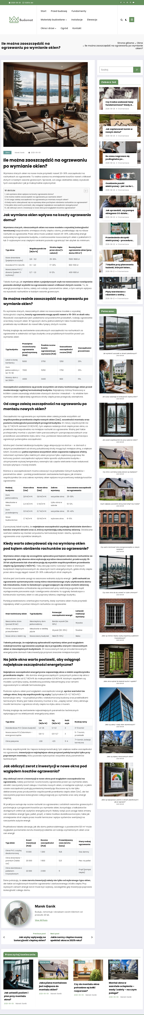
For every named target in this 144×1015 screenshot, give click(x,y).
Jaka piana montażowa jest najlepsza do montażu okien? (53, 986)
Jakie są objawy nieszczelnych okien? (120, 756)
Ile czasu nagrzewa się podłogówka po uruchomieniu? (117, 158)
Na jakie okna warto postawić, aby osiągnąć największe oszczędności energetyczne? (42, 205)
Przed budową (59, 11)
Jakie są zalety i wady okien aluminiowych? (120, 724)
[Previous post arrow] (4, 937)
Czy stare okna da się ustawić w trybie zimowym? (120, 592)
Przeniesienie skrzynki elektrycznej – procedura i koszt (119, 239)
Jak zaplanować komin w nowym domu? (119, 130)
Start (43, 11)
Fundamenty (79, 11)
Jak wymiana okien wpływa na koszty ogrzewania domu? (30, 194)
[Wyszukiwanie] (122, 20)
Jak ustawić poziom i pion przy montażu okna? (16, 996)
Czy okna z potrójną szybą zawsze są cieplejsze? (120, 472)
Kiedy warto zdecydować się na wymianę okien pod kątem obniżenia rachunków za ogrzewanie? (46, 202)
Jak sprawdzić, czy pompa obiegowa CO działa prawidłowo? (120, 212)
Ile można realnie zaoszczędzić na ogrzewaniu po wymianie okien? (34, 197)
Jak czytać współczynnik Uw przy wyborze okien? (120, 440)
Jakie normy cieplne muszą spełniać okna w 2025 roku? (66, 939)
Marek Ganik (19, 152)
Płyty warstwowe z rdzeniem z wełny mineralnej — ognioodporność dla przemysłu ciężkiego (116, 293)
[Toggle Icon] (131, 19)
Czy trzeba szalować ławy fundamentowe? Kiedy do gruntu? (119, 103)
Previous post (39, 934)
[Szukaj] (137, 70)
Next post (54, 934)
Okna (7, 152)
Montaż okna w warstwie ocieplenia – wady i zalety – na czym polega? (123, 988)
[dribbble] (127, 2)
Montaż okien (10, 962)
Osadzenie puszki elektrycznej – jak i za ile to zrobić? (120, 185)
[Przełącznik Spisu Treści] (84, 191)
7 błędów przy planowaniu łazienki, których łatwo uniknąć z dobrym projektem (120, 266)
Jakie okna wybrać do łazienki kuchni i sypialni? (120, 681)
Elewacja (92, 19)
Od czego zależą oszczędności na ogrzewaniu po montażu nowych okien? (37, 199)
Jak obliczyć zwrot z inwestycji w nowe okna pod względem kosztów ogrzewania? (40, 208)
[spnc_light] (126, 19)
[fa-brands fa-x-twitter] (124, 2)
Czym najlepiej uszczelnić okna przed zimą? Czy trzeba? (120, 504)
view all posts (41, 920)
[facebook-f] (121, 2)
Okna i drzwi (47, 28)
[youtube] (133, 2)
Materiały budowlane (53, 19)
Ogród (64, 28)
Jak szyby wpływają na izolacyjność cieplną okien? (30, 939)
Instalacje (77, 19)
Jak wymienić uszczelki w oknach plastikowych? (120, 353)
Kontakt (76, 28)
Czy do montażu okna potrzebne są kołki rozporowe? (86, 988)
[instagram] (130, 2)
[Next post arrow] (92, 937)
